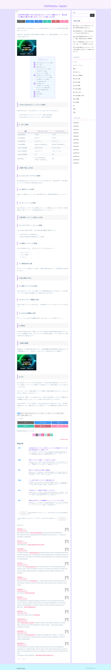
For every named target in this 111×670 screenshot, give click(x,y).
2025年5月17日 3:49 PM (22, 598)
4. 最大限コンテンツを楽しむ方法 (43, 75)
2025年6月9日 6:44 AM (22, 632)
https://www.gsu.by (31, 566)
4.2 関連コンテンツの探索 (43, 79)
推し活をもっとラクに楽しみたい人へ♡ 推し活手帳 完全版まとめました (83, 26)
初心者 (59, 413)
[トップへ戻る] (109, 668)
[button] (64, 21)
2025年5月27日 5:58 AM (22, 620)
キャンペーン (45, 413)
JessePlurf (19, 589)
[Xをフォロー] (37, 435)
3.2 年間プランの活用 (42, 71)
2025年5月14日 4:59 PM (22, 578)
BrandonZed (20, 631)
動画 (19, 413)
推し (63, 413)
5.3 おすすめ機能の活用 (42, 89)
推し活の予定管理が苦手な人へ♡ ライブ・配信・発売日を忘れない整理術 (83, 37)
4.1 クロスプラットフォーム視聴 (44, 77)
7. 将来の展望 (39, 93)
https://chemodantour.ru (37, 532)
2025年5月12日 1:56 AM (22, 542)
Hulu (28, 413)
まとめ (37, 96)
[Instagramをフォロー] (40, 435)
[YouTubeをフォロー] (42, 435)
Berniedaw (20, 529)
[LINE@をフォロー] (51, 435)
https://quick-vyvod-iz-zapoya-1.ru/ (44, 655)
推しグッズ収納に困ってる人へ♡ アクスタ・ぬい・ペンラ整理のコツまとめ (83, 43)
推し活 (19, 415)
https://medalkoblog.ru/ (30, 607)
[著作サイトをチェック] (34, 435)
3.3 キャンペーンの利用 (42, 73)
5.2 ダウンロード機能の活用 (43, 87)
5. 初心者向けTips (40, 83)
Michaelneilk (20, 548)
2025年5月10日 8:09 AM (22, 530)
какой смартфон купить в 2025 (36, 544)
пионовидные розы (30, 593)
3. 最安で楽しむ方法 (40, 66)
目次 (41, 59)
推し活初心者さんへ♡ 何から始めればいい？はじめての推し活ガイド (83, 32)
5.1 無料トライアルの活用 (43, 85)
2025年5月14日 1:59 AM (22, 550)
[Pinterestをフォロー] (48, 435)
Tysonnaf (19, 541)
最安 (23, 415)
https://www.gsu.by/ (34, 552)
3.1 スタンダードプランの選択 (44, 69)
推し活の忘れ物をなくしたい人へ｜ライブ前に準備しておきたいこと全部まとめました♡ (83, 49)
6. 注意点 (38, 91)
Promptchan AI (34, 580)
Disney (23, 413)
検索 (74, 12)
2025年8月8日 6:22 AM (22, 644)
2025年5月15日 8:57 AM (22, 590)
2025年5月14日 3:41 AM (22, 564)
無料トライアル (29, 415)
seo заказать (36, 615)
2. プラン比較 (39, 64)
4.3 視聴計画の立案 (41, 81)
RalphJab (19, 597)
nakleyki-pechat (21, 619)
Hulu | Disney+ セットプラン (36, 413)
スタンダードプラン (52, 413)
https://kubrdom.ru (30, 634)
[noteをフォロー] (45, 435)
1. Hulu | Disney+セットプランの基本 (44, 62)
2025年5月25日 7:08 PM (22, 612)
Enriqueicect (20, 643)
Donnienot (19, 611)
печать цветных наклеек (27, 622)
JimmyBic (19, 563)
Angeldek (19, 577)
